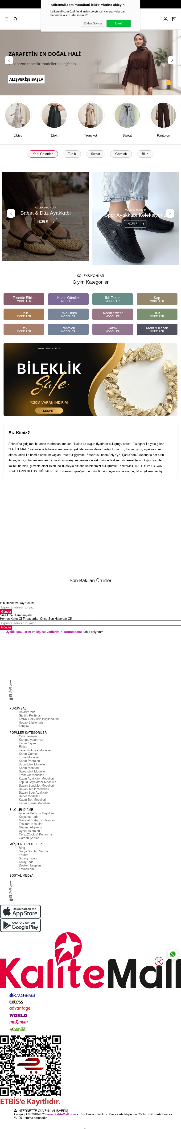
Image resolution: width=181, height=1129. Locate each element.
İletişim (24, 726)
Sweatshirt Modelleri (32, 771)
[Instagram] (10, 688)
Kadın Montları (29, 768)
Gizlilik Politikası (30, 715)
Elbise (23, 747)
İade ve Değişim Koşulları (36, 813)
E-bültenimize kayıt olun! (17, 603)
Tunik (72, 154)
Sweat (95, 154)
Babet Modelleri (29, 796)
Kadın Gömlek (28, 754)
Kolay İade (26, 862)
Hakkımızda (27, 712)
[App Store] (90, 911)
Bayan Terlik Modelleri (34, 789)
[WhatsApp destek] (172, 954)
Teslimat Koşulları (31, 824)
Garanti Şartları (29, 838)
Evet (118, 23)
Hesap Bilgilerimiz (31, 722)
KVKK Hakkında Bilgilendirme (39, 719)
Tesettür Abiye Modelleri (35, 750)
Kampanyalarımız (31, 739)
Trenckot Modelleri (31, 775)
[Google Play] (90, 925)
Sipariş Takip (28, 858)
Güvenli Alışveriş (30, 827)
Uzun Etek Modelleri (32, 764)
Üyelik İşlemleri (29, 831)
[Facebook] (10, 681)
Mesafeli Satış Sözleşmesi (37, 820)
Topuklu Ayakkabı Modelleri (37, 782)
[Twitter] (10, 684)
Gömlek (121, 154)
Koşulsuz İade (28, 817)
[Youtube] (11, 699)
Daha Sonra (93, 23)
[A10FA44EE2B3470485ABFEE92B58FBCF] (90, 1070)
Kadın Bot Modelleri (32, 799)
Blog (22, 848)
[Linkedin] (10, 695)
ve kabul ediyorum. (55, 632)
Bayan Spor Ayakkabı (34, 792)
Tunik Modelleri (29, 757)
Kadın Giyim (27, 743)
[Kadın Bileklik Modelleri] (90, 379)
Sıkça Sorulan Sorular (34, 851)
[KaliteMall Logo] (90, 960)
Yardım (24, 855)
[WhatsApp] (10, 692)
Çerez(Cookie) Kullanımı (35, 834)
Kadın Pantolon (29, 761)
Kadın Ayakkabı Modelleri (36, 778)
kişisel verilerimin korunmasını (59, 632)
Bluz (145, 154)
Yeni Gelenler (43, 154)
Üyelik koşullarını (18, 632)
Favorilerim (26, 869)
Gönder (6, 611)
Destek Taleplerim (31, 865)
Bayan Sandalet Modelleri (36, 785)
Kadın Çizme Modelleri (34, 803)
